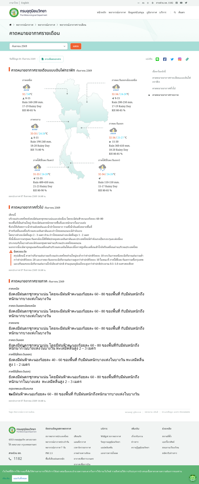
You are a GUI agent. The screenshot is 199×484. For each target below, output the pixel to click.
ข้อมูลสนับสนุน (136, 13)
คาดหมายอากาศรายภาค (165, 95)
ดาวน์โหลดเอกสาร (53, 59)
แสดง (76, 46)
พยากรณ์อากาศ (117, 13)
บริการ (162, 13)
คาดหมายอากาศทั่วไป (164, 89)
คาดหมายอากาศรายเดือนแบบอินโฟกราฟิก (171, 80)
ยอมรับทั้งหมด (20, 478)
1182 (18, 459)
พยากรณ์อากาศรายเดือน (73, 25)
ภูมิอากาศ (152, 13)
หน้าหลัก (101, 13)
